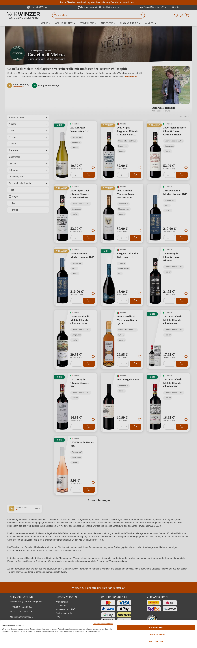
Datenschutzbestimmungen (103, 624)
